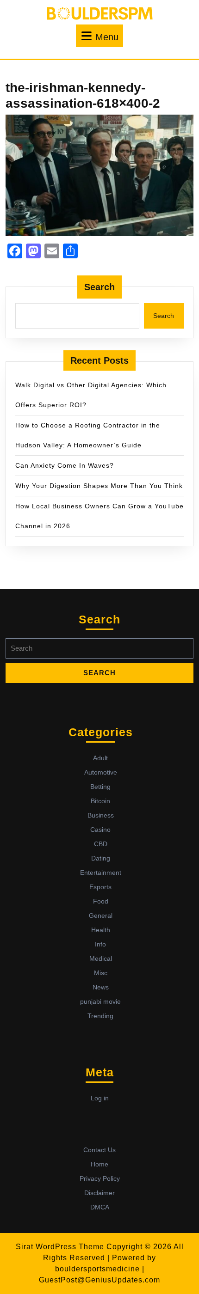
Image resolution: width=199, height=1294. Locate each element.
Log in (100, 1098)
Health (100, 930)
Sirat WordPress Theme (60, 1247)
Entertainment (100, 872)
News (101, 987)
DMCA (99, 1207)
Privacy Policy (100, 1178)
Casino (100, 829)
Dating (100, 858)
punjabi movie (100, 1001)
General (100, 915)
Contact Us (99, 1150)
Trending (100, 1015)
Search (99, 287)
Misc (100, 973)
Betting (100, 786)
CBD (100, 844)
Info (100, 944)
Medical (100, 958)
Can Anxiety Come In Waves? (64, 465)
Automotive (100, 772)
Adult (100, 758)
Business (100, 815)
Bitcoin (100, 801)
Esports (100, 887)
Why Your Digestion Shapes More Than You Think (99, 485)
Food (100, 901)
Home (99, 1164)
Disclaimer (99, 1192)
